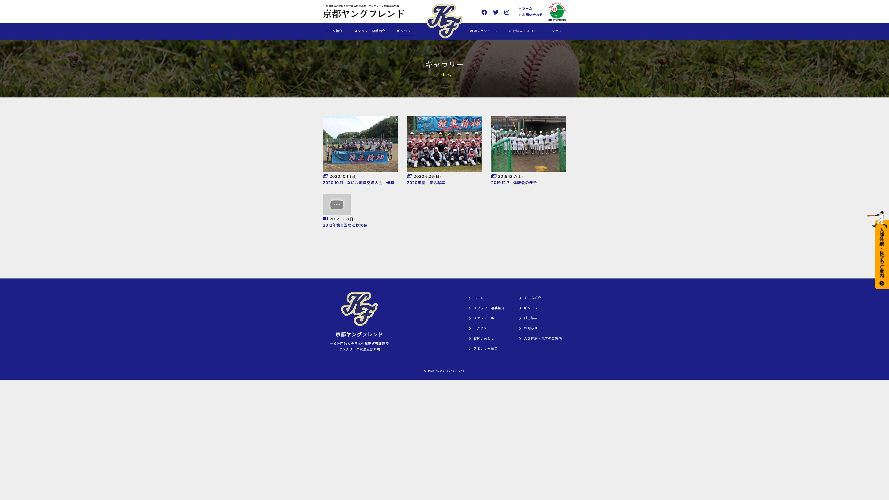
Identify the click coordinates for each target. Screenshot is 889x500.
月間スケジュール (484, 31)
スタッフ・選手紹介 (369, 31)
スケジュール (483, 318)
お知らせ (531, 328)
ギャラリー (405, 31)
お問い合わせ (532, 15)
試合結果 (531, 318)
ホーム (526, 8)
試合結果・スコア (523, 31)
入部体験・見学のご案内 (543, 338)
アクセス (555, 31)
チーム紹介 (334, 31)
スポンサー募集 (485, 349)
